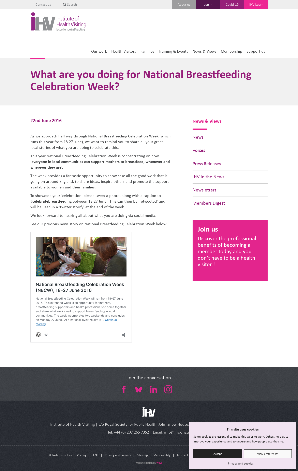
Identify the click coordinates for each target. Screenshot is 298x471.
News (198, 137)
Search (71, 4)
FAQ (95, 455)
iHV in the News (208, 176)
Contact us (43, 4)
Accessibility (162, 455)
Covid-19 (232, 4)
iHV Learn (256, 4)
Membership (231, 51)
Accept (217, 453)
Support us (256, 51)
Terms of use (185, 455)
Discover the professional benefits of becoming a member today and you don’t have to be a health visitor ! (227, 251)
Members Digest (209, 203)
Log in (208, 4)
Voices (199, 150)
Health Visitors (123, 51)
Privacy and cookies (241, 463)
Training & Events (173, 51)
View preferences (267, 453)
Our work (99, 51)
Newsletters (204, 189)
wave (160, 462)
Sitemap (142, 455)
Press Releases (207, 163)
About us (184, 4)
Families (147, 51)
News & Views (204, 51)
